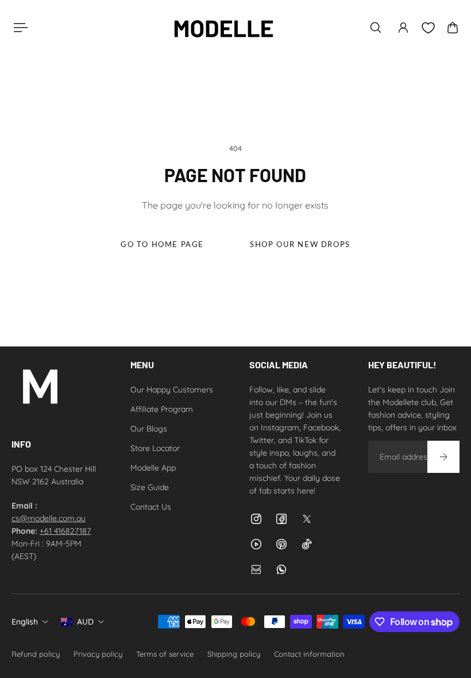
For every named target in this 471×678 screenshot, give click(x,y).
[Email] (256, 569)
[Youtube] (256, 544)
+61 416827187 (65, 531)
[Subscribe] (443, 457)
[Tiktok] (306, 544)
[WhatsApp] (281, 569)
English (24, 622)
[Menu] (18, 27)
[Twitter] (306, 518)
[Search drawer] (375, 27)
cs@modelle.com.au (48, 518)
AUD (85, 622)
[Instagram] (256, 518)
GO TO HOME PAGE (162, 244)
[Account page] (403, 27)
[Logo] (223, 27)
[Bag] (452, 27)
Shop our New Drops (300, 244)
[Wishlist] (428, 28)
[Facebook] (281, 518)
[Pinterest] (281, 544)
